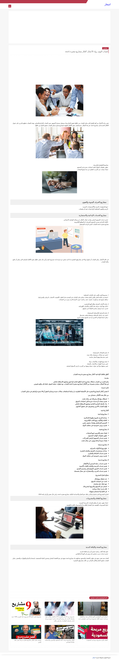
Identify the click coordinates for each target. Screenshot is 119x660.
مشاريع (105, 48)
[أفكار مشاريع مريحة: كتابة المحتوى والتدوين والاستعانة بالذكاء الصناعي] (59, 632)
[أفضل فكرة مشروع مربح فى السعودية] (93, 632)
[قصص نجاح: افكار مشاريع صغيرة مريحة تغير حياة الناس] (26, 632)
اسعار (108, 4)
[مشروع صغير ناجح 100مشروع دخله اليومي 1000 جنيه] (26, 609)
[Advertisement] (59, 27)
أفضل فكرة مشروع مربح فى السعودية (97, 640)
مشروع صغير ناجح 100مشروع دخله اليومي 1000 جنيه (26, 617)
